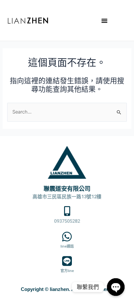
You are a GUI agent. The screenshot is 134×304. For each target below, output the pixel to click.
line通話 (67, 246)
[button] (104, 20)
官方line (67, 271)
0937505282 (67, 221)
